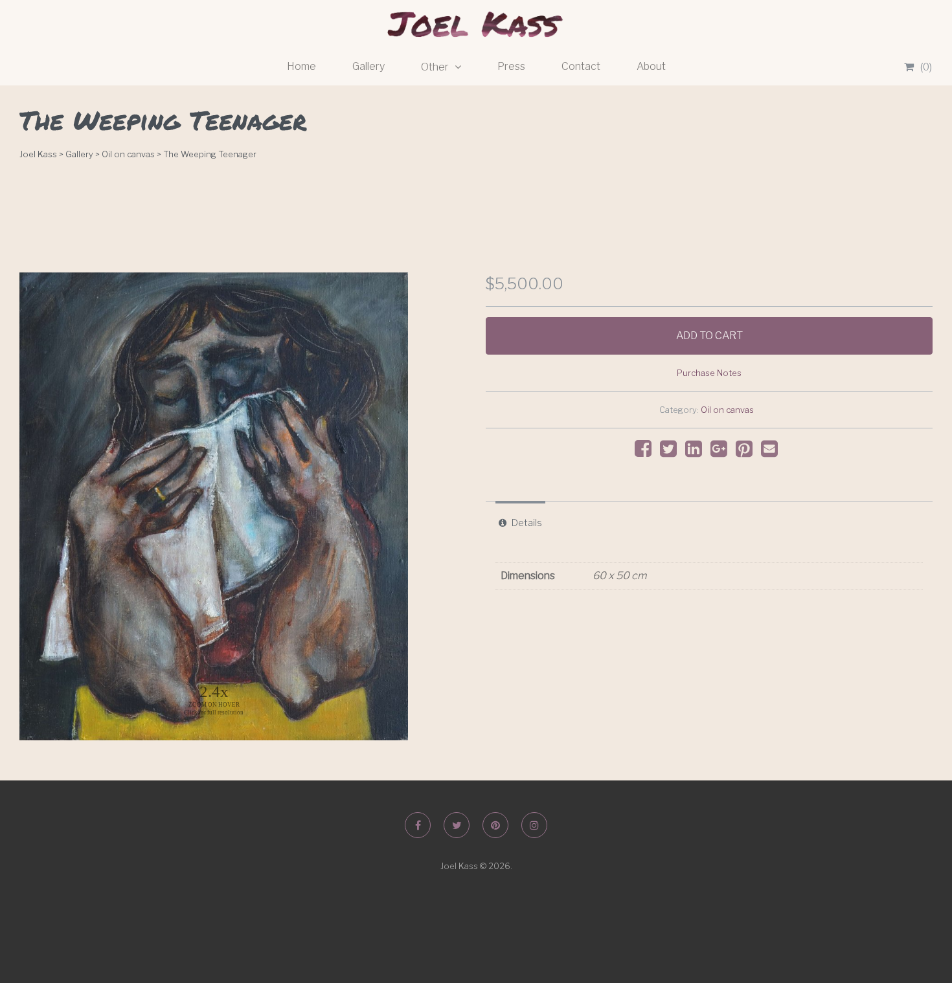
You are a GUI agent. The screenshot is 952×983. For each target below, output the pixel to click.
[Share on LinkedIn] (696, 452)
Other (436, 67)
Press (511, 66)
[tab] (520, 523)
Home (301, 66)
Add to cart (709, 335)
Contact (580, 66)
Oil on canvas (727, 410)
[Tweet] (671, 452)
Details (527, 523)
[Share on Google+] (722, 452)
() (926, 67)
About (651, 66)
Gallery (368, 66)
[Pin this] (747, 452)
